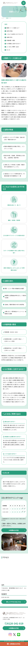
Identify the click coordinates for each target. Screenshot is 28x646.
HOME (2, 18)
